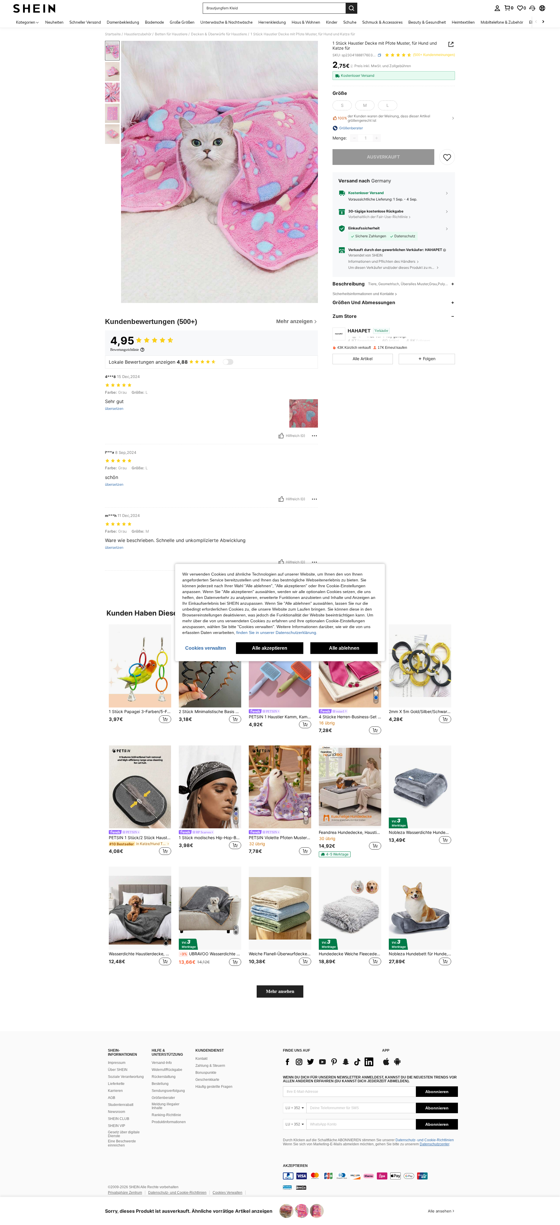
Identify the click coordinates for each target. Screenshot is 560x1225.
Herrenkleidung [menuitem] (272, 22)
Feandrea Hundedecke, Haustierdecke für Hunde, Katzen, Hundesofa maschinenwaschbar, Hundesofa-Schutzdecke (350, 832)
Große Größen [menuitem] (182, 22)
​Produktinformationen (169, 1122)
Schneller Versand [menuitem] (85, 22)
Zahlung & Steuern (210, 1066)
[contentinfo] (370, 1175)
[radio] (342, 105)
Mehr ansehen (280, 991)
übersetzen (114, 409)
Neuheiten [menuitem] (54, 22)
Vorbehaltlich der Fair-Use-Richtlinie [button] (378, 217)
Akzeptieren (295, 1166)
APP (385, 1051)
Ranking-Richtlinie (166, 1115)
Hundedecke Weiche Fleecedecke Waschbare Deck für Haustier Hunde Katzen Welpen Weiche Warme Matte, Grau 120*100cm (350, 954)
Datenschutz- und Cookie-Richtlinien (425, 1140)
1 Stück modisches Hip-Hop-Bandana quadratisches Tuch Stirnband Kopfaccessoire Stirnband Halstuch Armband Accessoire (210, 837)
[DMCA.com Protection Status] (301, 1187)
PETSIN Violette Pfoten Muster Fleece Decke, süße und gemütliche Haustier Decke (280, 837)
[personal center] (497, 8)
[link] (509, 7)
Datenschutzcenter (434, 1144)
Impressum (116, 1063)
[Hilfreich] (281, 435)
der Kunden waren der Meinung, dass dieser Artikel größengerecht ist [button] (384, 118)
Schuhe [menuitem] (349, 22)
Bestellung (160, 1084)
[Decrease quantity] (354, 138)
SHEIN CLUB (118, 1119)
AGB (111, 1098)
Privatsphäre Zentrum (125, 1193)
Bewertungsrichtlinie (124, 350)
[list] (329, 1061)
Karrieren (115, 1091)
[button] (532, 8)
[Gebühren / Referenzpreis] (351, 66)
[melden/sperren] (314, 435)
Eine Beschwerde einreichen (122, 1143)
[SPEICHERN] (447, 157)
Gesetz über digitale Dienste (124, 1134)
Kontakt (201, 1059)
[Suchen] (351, 8)
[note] (335, 854)
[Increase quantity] (376, 138)
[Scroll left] (536, 22)
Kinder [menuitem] (331, 22)
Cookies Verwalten (227, 1193)
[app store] (386, 1064)
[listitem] (140, 680)
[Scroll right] (543, 22)
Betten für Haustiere (171, 34)
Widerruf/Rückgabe (167, 1070)
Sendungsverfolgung (168, 1091)
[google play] (397, 1064)
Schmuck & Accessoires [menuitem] (382, 22)
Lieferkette (116, 1084)
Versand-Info (162, 1063)
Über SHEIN (117, 1070)
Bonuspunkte (205, 1073)
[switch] (228, 362)
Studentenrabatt (120, 1105)
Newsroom (116, 1112)
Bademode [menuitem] (154, 22)
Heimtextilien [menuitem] (463, 22)
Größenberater (163, 1098)
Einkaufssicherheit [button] (364, 228)
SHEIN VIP (116, 1126)
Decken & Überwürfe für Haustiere (219, 34)
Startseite (113, 34)
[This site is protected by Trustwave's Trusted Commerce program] (287, 1187)
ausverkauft (383, 157)
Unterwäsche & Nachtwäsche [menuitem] (226, 22)
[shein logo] (34, 8)
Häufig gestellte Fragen (213, 1087)
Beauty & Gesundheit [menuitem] (427, 22)
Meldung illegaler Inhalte (165, 1106)
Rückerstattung (164, 1077)
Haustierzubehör (137, 34)
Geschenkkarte (207, 1080)
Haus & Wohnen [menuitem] (306, 22)
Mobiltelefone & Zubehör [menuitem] (502, 22)
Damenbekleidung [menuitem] (123, 22)
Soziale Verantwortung (126, 1077)
